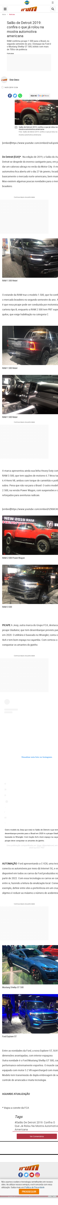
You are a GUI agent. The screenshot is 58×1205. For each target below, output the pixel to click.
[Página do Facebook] (20, 1176)
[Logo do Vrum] (29, 10)
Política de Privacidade (34, 1187)
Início (4, 14)
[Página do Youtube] (31, 1176)
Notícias (12, 14)
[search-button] (53, 9)
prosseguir (29, 1191)
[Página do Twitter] (26, 1176)
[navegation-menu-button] (5, 9)
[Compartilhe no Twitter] (15, 96)
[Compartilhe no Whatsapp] (20, 96)
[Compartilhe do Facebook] (10, 96)
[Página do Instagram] (37, 1176)
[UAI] (27, 3)
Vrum (39, 845)
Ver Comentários (37, 1136)
